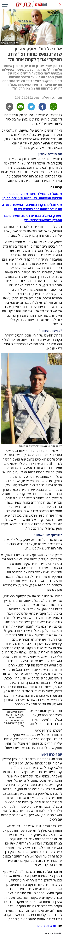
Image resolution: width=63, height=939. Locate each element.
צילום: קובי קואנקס (10, 43)
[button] (31, 398)
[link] (42, 107)
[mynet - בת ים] (31, 7)
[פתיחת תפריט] (5, 5)
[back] (60, 5)
